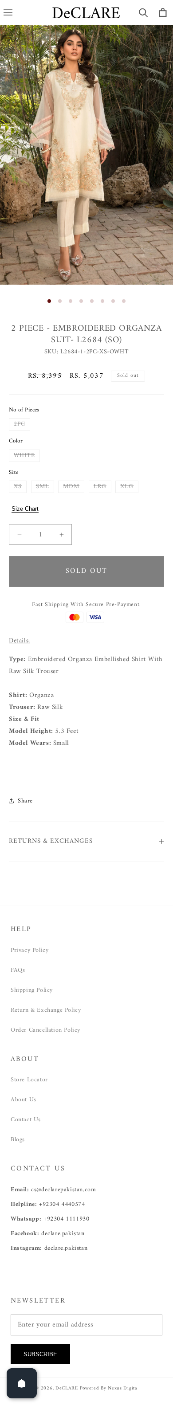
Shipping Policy (32, 990)
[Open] (22, 1383)
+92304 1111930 (66, 1219)
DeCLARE (66, 1388)
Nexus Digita (122, 1388)
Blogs (18, 1139)
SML (45, 487)
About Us (23, 1099)
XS (20, 487)
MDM (73, 487)
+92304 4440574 (62, 1204)
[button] (143, 12)
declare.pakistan (63, 1233)
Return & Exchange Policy (46, 1010)
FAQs (18, 970)
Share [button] (25, 800)
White (27, 456)
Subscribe (40, 1354)
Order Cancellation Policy (45, 1030)
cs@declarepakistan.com (63, 1189)
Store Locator (29, 1079)
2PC (22, 424)
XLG (129, 487)
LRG (102, 487)
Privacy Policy (29, 950)
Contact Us (26, 1119)
